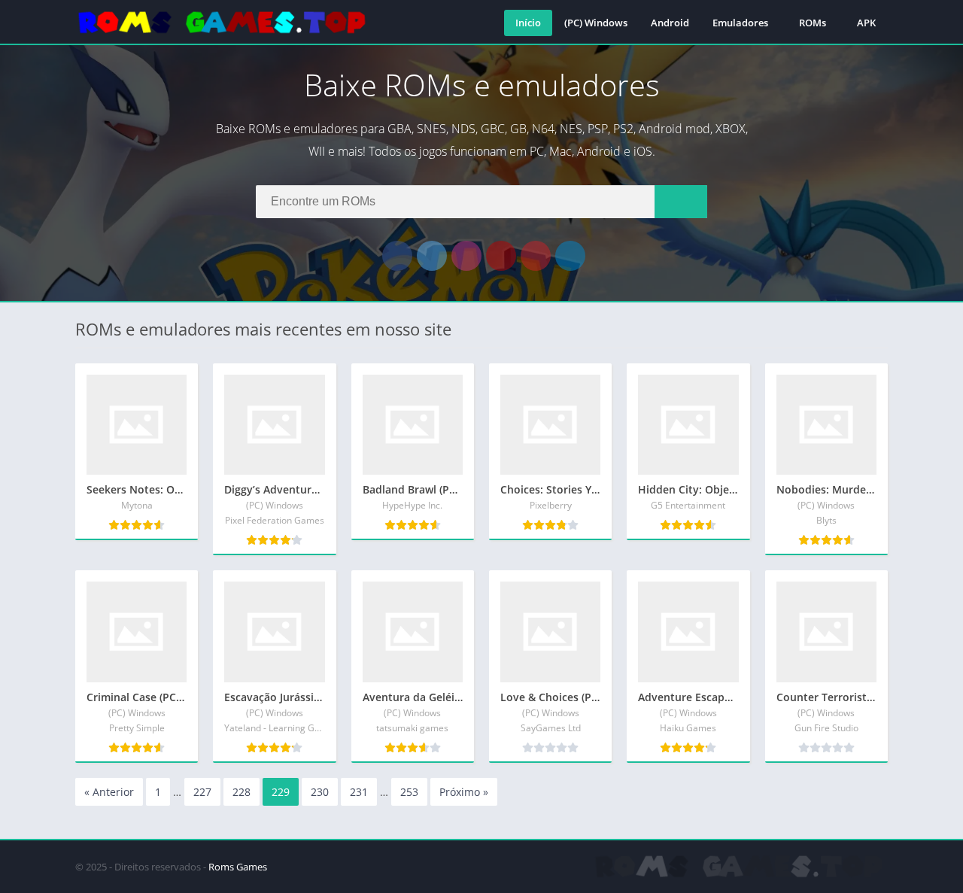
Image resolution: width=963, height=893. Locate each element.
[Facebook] (397, 256)
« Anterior (109, 792)
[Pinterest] (536, 256)
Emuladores (740, 22)
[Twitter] (432, 256)
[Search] (681, 201)
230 (320, 792)
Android (670, 22)
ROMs (812, 22)
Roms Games (237, 866)
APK (866, 22)
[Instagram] (466, 256)
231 (359, 792)
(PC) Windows (595, 22)
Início (528, 22)
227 (202, 792)
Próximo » (463, 792)
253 (409, 792)
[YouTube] (501, 256)
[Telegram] (570, 256)
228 (241, 792)
